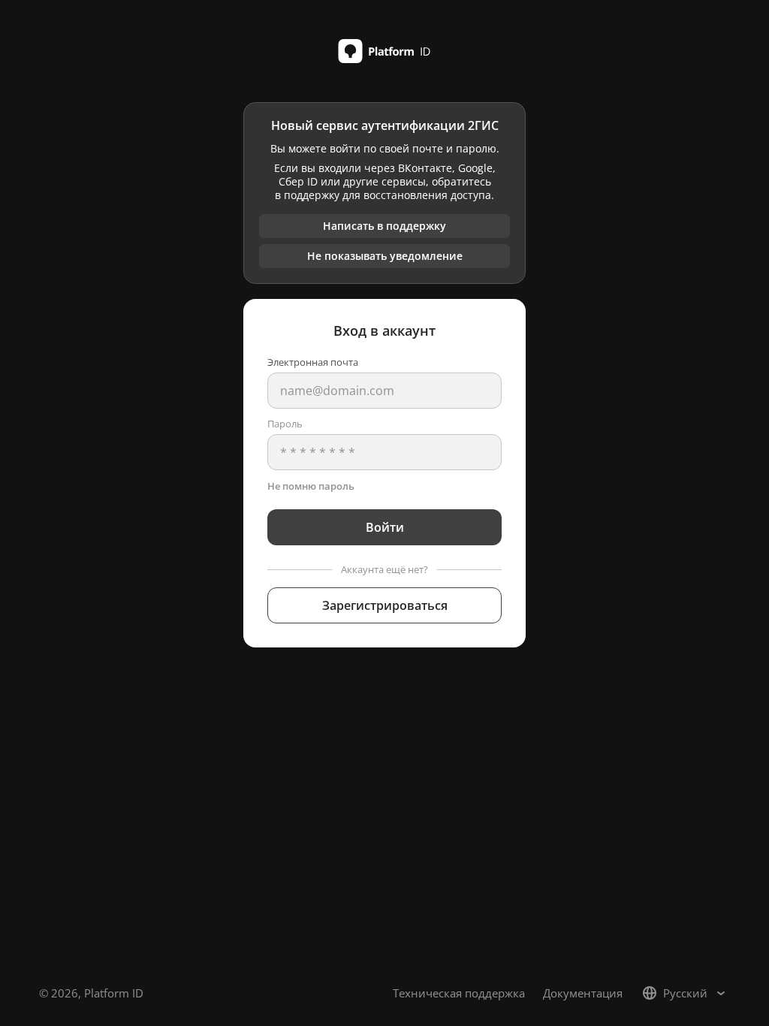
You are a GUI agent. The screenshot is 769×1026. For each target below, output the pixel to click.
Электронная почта (312, 362)
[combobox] (685, 993)
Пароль (285, 424)
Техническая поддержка (459, 992)
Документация (583, 992)
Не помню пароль (310, 486)
